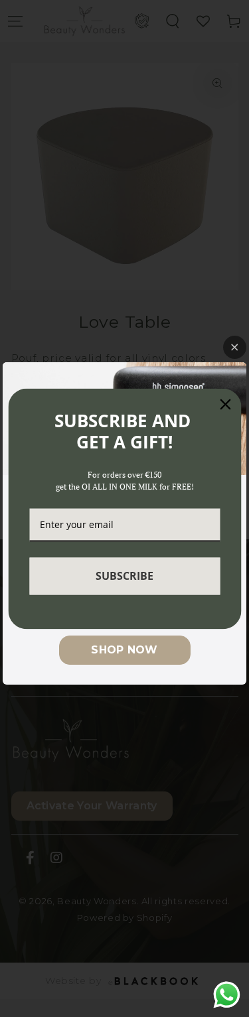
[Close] (225, 404)
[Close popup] (234, 347)
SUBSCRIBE (124, 576)
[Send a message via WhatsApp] (226, 994)
